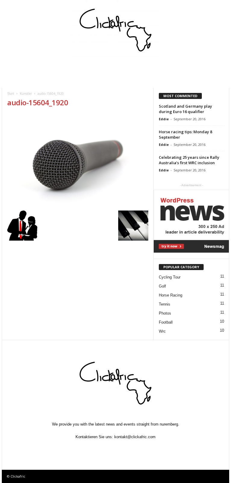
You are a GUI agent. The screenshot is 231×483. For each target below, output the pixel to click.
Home (15, 68)
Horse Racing (170, 295)
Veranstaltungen (44, 68)
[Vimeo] (116, 448)
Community (79, 68)
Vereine (109, 68)
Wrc (162, 331)
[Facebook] (88, 448)
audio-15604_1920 (37, 102)
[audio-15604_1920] (77, 160)
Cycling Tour (169, 277)
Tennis (164, 304)
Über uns (18, 81)
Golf (162, 286)
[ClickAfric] (115, 30)
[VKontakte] (130, 448)
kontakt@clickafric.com (135, 437)
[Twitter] (102, 448)
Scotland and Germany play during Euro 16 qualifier (185, 108)
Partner (164, 68)
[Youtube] (143, 448)
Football (166, 322)
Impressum (194, 68)
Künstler (136, 68)
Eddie (164, 119)
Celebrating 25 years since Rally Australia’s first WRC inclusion (189, 160)
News (38, 81)
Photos (165, 313)
